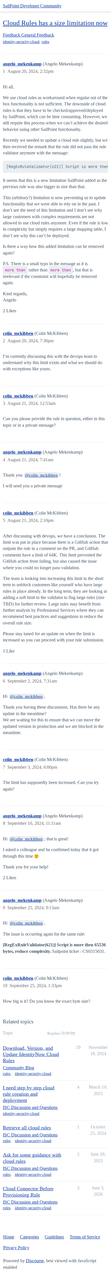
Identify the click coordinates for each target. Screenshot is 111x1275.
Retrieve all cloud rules (27, 1127)
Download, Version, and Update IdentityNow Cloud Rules (31, 1054)
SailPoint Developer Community (32, 5)
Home (8, 1236)
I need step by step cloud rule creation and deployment (28, 1094)
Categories (29, 1236)
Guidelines (54, 1236)
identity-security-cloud (21, 42)
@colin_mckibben (41, 475)
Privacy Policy (16, 1247)
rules (45, 42)
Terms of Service (85, 1236)
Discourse (35, 1260)
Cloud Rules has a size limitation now (55, 23)
